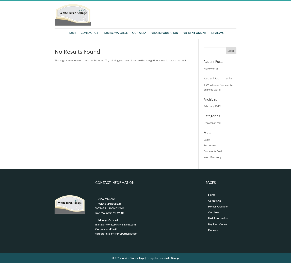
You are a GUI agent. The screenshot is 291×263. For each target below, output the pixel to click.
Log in (207, 139)
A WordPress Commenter (219, 84)
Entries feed (210, 145)
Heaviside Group (168, 257)
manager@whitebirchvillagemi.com (115, 224)
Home (72, 33)
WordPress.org (212, 157)
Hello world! (211, 68)
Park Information (164, 33)
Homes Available (115, 33)
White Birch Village (133, 257)
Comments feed (213, 151)
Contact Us (89, 33)
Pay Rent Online (194, 33)
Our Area (139, 33)
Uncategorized (212, 122)
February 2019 (212, 106)
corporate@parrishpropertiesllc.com (116, 233)
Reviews (217, 33)
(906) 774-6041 (107, 199)
